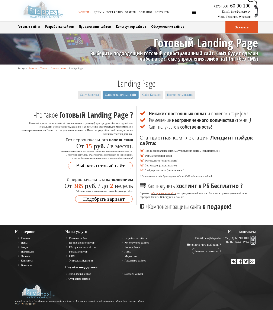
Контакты (162, 12)
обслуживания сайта (163, 193)
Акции (24, 247)
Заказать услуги (133, 273)
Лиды (127, 251)
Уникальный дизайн (80, 260)
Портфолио (114, 12)
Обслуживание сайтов (167, 26)
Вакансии (26, 265)
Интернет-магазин (180, 94)
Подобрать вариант (104, 199)
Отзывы (130, 12)
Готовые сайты (28, 26)
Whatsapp (245, 16)
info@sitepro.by (241, 11)
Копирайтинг (132, 247)
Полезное (146, 12)
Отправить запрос (79, 278)
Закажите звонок (206, 251)
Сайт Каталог (151, 94)
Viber (221, 16)
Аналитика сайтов (135, 260)
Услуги (83, 12)
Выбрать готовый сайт (100, 165)
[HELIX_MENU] (194, 12)
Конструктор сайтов (131, 26)
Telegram (231, 16)
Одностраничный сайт (120, 94)
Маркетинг (131, 256)
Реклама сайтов (77, 251)
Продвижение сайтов (95, 26)
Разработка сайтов (59, 26)
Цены (98, 12)
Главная (33, 68)
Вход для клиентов (79, 273)
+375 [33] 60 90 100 (235, 238)
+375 (232, 6)
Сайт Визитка (89, 94)
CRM (72, 256)
